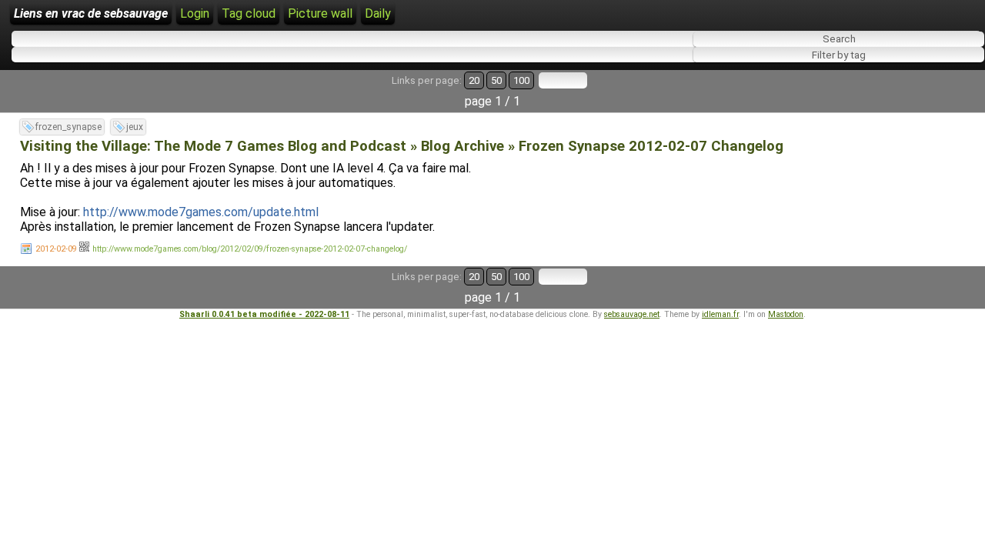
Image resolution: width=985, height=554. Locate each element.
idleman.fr (720, 314)
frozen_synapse (68, 127)
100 (521, 80)
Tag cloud (248, 13)
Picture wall (320, 13)
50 (496, 80)
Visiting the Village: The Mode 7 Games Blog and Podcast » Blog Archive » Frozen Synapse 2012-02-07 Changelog (401, 146)
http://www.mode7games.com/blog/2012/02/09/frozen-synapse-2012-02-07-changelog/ (249, 249)
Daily (378, 13)
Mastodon (785, 314)
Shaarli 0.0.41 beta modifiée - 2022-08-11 (264, 314)
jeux (134, 127)
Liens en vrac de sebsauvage (91, 13)
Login (194, 13)
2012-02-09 (56, 249)
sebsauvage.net (631, 314)
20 (474, 80)
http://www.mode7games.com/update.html (201, 212)
